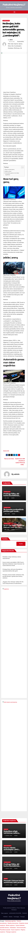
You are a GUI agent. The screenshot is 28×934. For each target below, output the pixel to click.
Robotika (6, 829)
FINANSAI (5, 878)
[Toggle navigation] (14, 12)
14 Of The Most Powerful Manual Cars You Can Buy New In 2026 (13, 527)
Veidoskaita (13, 927)
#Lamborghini (17, 46)
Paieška (5, 539)
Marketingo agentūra (10, 921)
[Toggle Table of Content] (21, 167)
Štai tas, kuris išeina (9, 458)
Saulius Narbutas (20, 925)
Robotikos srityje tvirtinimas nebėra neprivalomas (11, 833)
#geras (20, 43)
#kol (12, 46)
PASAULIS (24, 913)
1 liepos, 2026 (8, 868)
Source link (6, 450)
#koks (9, 46)
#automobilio (20, 41)
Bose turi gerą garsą (9, 169)
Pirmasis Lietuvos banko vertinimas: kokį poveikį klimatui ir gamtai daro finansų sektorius (13, 576)
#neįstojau (10, 48)
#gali (12, 43)
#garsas (16, 43)
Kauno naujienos (15, 929)
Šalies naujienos (7, 845)
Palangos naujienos (11, 932)
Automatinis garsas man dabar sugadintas (12, 173)
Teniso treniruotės (21, 927)
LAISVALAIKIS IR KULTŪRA (15, 913)
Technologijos (6, 20)
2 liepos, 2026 (8, 835)
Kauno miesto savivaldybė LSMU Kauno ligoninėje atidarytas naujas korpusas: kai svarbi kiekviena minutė (13, 564)
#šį (21, 48)
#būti (9, 43)
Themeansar (13, 909)
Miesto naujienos (10, 925)
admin (11, 39)
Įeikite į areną (8, 171)
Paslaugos (22, 916)
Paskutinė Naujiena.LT (14, 4)
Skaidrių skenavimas (13, 923)
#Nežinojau (17, 48)
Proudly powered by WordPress (9, 907)
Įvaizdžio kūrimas (4, 927)
